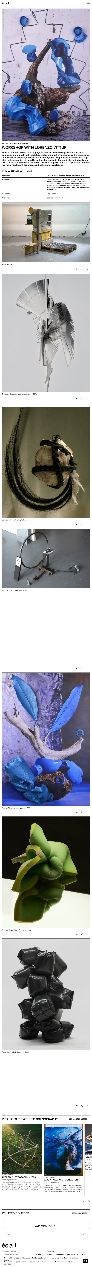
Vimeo (76, 1254)
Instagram (51, 1254)
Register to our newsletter (9, 1251)
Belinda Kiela (69, 188)
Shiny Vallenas (68, 180)
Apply (39, 1255)
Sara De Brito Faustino (56, 175)
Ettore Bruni (51, 190)
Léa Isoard (60, 184)
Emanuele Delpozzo (70, 182)
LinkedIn (69, 1254)
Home (5, 3)
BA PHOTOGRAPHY (21, 144)
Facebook (60, 1254)
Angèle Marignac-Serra (75, 175)
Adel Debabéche (82, 188)
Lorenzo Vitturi (26, 171)
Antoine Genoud (59, 186)
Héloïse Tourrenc (54, 182)
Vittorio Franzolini (72, 184)
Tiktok (83, 1254)
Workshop (6, 171)
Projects (6, 144)
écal (9, 1245)
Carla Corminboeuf (54, 180)
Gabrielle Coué (73, 186)
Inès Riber (59, 188)
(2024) (13, 171)
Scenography (52, 198)
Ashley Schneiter (20, 930)
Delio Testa (79, 180)
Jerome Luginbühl (24, 394)
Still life (61, 198)
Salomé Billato (7, 808)
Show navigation (88, 3)
